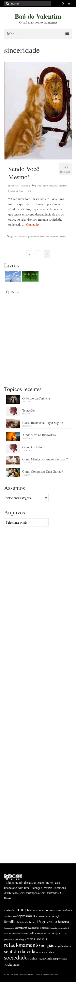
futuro (32, 922)
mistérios (16, 933)
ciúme (58, 910)
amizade (9, 910)
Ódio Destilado (32, 447)
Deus (36, 916)
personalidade (33, 236)
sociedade (54, 236)
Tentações (28, 410)
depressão (24, 915)
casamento (41, 910)
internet (21, 927)
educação (55, 916)
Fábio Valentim (21, 185)
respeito (59, 946)
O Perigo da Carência (36, 398)
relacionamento (22, 944)
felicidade (22, 922)
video (16, 964)
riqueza (67, 946)
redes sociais (37, 939)
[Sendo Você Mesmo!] (38, 110)
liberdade (45, 927)
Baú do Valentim (38, 16)
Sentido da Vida (15, 190)
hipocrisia (13, 236)
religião (47, 945)
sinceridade (44, 236)
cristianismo (10, 916)
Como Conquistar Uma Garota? (42, 471)
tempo (56, 958)
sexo (38, 952)
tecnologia (45, 958)
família (10, 921)
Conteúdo (32, 224)
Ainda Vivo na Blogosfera (39, 435)
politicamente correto (42, 933)
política (61, 933)
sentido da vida (19, 951)
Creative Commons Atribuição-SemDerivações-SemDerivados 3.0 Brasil (35, 892)
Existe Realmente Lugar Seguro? (43, 422)
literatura (54, 927)
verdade (62, 236)
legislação (33, 927)
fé (39, 921)
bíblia (30, 910)
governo (49, 921)
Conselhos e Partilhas (57, 185)
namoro (24, 933)
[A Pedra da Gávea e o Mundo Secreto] (12, 276)
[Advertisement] (38, 340)
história (63, 921)
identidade (23, 236)
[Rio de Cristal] (30, 276)
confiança (67, 910)
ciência (52, 910)
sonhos (33, 958)
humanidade (9, 927)
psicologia (20, 939)
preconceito (9, 939)
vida (8, 964)
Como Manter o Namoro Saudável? (45, 459)
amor (20, 909)
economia (43, 916)
